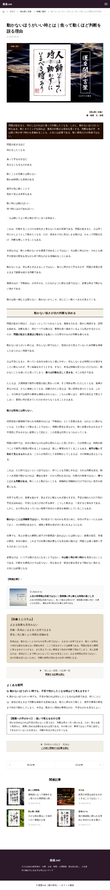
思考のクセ (83, 811)
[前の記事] (31, 765)
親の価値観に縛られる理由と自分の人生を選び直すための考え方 (90, 818)
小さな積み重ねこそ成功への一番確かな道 (40, 818)
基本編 (81, 790)
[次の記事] (79, 765)
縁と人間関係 (33, 790)
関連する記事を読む (55, 674)
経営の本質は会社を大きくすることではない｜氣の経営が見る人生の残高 (90, 796)
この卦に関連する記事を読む (55, 748)
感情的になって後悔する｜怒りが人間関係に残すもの (40, 796)
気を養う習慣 (33, 811)
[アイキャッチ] (15, 796)
